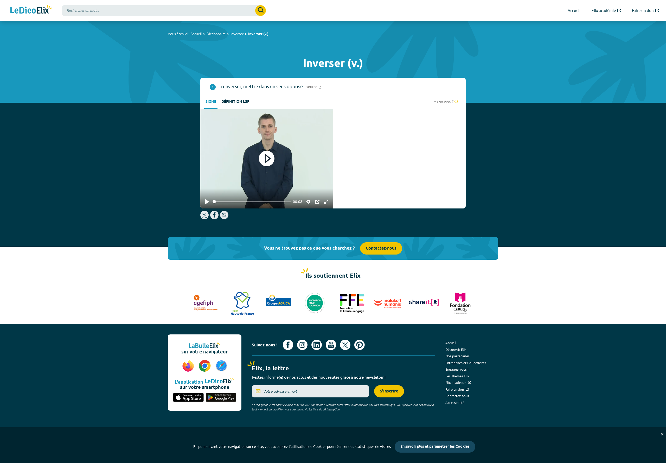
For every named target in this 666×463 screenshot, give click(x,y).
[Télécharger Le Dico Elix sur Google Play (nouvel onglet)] (221, 398)
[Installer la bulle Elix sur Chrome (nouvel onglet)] (205, 366)
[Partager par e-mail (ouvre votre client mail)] (224, 217)
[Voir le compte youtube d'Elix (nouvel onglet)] (331, 345)
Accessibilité (454, 403)
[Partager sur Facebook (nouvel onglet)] (214, 217)
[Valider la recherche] (260, 10)
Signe (211, 101)
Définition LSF (235, 101)
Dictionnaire (216, 34)
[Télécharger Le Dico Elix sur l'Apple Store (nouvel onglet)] (188, 398)
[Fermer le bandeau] (662, 434)
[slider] (252, 201)
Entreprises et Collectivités (465, 363)
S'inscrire (389, 391)
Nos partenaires (457, 356)
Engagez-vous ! (457, 369)
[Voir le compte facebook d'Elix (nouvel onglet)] (288, 345)
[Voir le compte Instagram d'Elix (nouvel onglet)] (302, 345)
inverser (237, 34)
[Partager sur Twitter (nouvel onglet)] (204, 217)
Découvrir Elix (455, 349)
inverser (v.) (258, 34)
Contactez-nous (381, 248)
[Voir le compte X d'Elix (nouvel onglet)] (345, 345)
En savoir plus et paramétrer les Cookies (435, 446)
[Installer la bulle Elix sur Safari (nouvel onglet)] (221, 366)
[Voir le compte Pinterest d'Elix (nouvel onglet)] (359, 345)
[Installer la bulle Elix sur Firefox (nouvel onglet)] (189, 366)
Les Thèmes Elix (457, 376)
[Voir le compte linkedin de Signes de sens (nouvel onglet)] (316, 345)
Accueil (196, 34)
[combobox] (164, 10)
